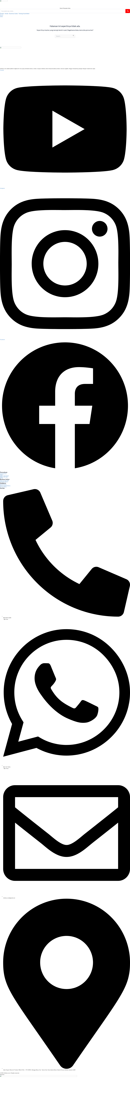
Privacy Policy (3, 486)
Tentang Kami (22, 13)
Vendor (6, 13)
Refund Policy (3, 484)
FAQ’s (1, 474)
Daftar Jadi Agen (4, 476)
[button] (2, 13)
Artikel (27, 13)
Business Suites (13, 13)
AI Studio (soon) (4, 481)
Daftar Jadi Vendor (4, 475)
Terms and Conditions (5, 485)
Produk (2, 13)
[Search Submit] (73, 35)
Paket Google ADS (4, 480)
